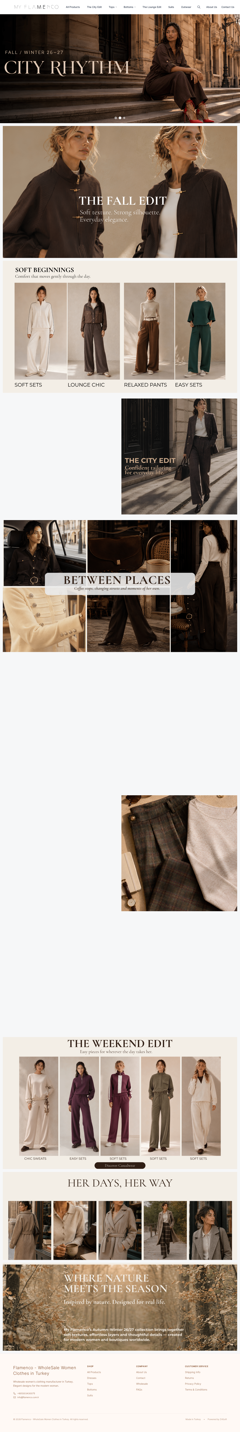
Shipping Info (192, 1372)
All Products (73, 6)
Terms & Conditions (196, 1389)
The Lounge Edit (151, 6)
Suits (171, 6)
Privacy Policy (193, 1383)
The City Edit (94, 6)
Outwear (186, 6)
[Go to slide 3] (124, 118)
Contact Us (227, 6)
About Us (211, 6)
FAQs (139, 1389)
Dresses (91, 1377)
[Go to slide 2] (120, 117)
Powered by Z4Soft (217, 1419)
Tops (112, 6)
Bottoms (128, 6)
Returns (189, 1377)
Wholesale (142, 1383)
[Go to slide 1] (116, 117)
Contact (140, 1377)
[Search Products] (199, 7)
